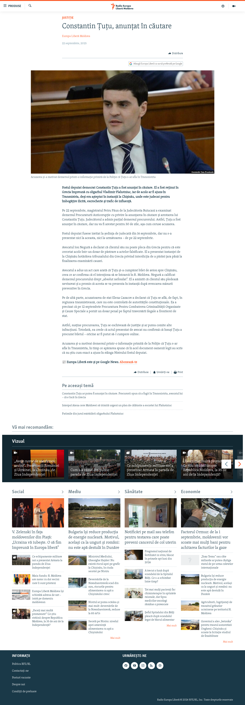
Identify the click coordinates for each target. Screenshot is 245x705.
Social (18, 492)
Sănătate (134, 492)
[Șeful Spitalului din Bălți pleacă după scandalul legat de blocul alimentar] (134, 616)
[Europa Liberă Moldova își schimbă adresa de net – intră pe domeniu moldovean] (21, 595)
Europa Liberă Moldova (76, 36)
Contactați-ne (20, 671)
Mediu (74, 492)
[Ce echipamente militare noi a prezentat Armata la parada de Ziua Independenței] (151, 464)
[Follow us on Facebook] (125, 665)
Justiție (68, 18)
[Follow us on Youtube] (134, 665)
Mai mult (115, 638)
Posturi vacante (21, 677)
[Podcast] (223, 6)
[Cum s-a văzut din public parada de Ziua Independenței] (94, 464)
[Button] (175, 53)
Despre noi (18, 684)
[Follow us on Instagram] (143, 665)
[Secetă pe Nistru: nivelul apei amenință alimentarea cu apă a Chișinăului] (77, 625)
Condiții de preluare (24, 691)
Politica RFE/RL (21, 664)
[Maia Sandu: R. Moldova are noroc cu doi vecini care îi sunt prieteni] (21, 579)
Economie (190, 492)
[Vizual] (233, 6)
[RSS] (151, 665)
